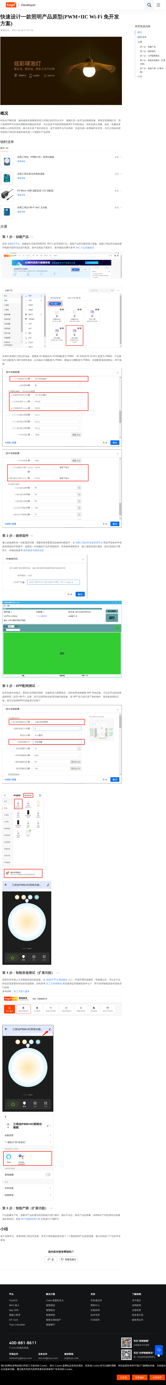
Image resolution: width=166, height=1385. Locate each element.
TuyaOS (13, 1300)
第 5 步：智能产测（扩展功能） (151, 70)
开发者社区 (96, 1300)
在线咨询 (95, 1310)
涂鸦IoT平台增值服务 (56, 979)
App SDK (14, 1310)
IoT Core (13, 1319)
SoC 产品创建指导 (85, 247)
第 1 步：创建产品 (148, 47)
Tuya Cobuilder (17, 1324)
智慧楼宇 (50, 1324)
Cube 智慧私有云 (55, 1300)
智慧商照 (50, 1314)
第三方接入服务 (22, 991)
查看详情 (21, 161)
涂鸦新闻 (136, 1305)
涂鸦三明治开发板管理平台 (89, 542)
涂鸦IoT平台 (13, 243)
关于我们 (136, 1300)
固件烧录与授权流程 (33, 550)
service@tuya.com (48, 1358)
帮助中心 (95, 1305)
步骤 (139, 42)
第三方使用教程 (54, 983)
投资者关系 (137, 1314)
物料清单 (142, 37)
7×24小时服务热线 (19, 1347)
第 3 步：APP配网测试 (149, 56)
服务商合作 (137, 1319)
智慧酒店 (50, 1305)
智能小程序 (14, 1314)
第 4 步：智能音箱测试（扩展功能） (152, 62)
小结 (139, 76)
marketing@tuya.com (20, 1358)
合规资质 (136, 1310)
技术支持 (95, 1314)
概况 (139, 32)
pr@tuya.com (71, 1358)
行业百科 (95, 1319)
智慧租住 (50, 1310)
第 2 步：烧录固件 (148, 51)
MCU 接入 (14, 1305)
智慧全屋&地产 (53, 1319)
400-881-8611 (23, 1342)
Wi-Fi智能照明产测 (30, 1218)
